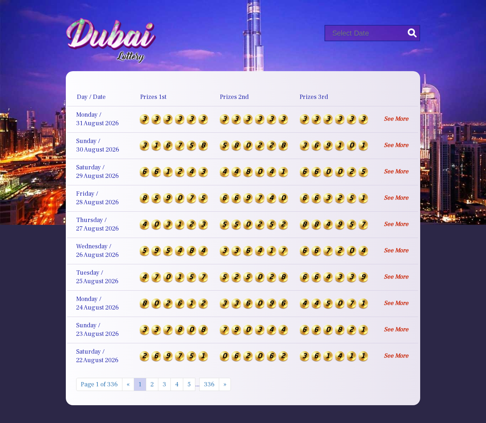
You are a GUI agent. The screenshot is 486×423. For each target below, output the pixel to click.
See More (396, 119)
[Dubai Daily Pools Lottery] (111, 31)
